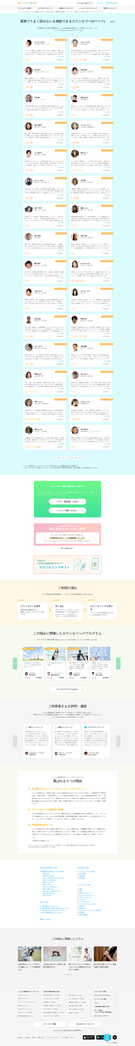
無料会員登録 (113, 3)
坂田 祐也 (37, 319)
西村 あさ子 (38, 429)
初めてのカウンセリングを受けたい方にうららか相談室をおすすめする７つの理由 (79, 966)
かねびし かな (85, 402)
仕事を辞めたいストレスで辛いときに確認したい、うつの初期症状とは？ (29, 966)
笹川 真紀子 (84, 429)
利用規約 (27, 1037)
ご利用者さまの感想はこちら (41, 840)
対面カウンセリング (110, 8)
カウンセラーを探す (24, 8)
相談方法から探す (83, 867)
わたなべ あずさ (39, 42)
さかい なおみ (85, 42)
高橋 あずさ (38, 374)
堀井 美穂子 (38, 125)
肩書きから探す (45, 919)
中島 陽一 (37, 97)
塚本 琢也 (37, 236)
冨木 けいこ (84, 153)
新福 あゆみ (84, 97)
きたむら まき (85, 291)
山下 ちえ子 (38, 346)
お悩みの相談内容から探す (49, 867)
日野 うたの (38, 402)
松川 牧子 (37, 70)
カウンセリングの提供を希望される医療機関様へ (67, 1030)
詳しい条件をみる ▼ (67, 548)
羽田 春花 (84, 70)
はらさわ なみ (85, 263)
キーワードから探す (84, 885)
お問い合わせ (41, 1037)
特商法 (33, 1037)
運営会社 (20, 1037)
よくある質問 (64, 1037)
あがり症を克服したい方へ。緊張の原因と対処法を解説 (105, 965)
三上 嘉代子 (38, 153)
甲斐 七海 (84, 236)
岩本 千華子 (38, 208)
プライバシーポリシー (53, 1037)
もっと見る (61, 56)
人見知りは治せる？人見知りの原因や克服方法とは (54, 965)
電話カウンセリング (66, 8)
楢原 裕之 (84, 319)
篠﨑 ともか (84, 208)
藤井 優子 (37, 263)
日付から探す (44, 902)
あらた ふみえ (39, 180)
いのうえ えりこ (86, 125)
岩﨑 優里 (84, 346)
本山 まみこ (84, 374)
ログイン (102, 3)
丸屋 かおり (38, 291)
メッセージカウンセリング (88, 8)
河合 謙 (83, 180)
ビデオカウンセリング (45, 8)
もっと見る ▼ (67, 974)
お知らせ (72, 1037)
